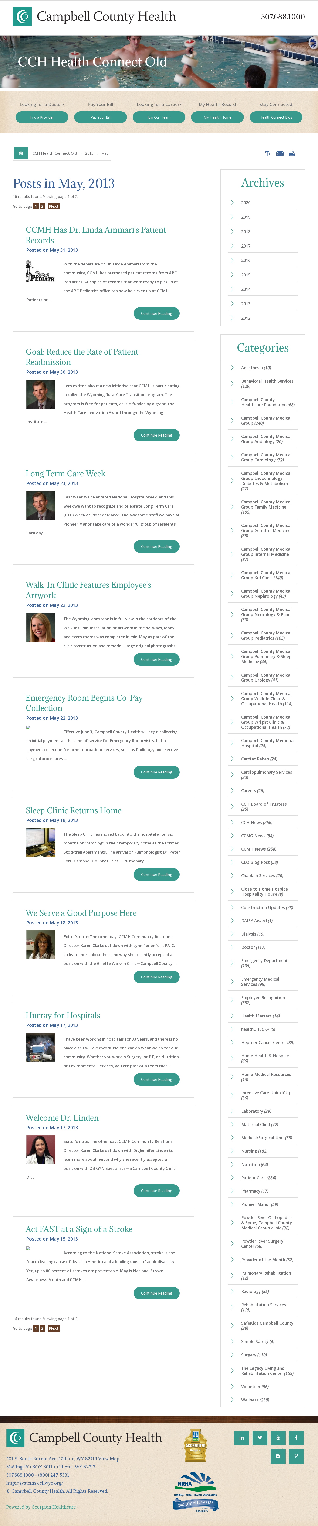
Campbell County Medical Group (266, 420)
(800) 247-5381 (53, 1475)
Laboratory (256, 1111)
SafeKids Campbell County (267, 1325)
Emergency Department (264, 963)
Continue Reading (156, 313)
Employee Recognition (263, 1000)
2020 (245, 202)
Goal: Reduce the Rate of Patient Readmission (82, 357)
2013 (89, 153)
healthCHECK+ (258, 1029)
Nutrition (254, 1164)
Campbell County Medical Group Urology (266, 677)
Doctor (253, 947)
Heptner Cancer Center (267, 1042)
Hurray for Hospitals (63, 1015)
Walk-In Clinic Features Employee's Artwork (88, 590)
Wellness (255, 1400)
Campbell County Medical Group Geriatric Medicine (266, 530)
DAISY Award (257, 920)
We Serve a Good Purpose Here (81, 913)
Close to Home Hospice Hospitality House (264, 891)
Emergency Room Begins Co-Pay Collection (84, 703)
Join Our (159, 117)
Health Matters (260, 1016)
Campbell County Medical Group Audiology (266, 439)
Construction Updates (267, 907)
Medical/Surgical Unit (266, 1137)
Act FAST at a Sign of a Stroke (79, 1229)
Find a (42, 117)
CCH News (256, 822)
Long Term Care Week (65, 473)
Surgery (254, 1355)
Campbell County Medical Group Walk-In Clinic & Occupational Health (266, 698)
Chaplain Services (262, 875)
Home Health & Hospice (265, 1058)
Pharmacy (254, 1191)
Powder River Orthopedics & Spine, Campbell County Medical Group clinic (267, 1223)
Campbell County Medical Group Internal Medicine (266, 554)
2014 (245, 289)
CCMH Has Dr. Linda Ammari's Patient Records (96, 235)
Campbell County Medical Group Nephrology (266, 593)
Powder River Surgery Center (262, 1243)
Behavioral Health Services (267, 383)
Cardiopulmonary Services (266, 774)
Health (276, 117)
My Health (217, 117)
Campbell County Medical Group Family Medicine (266, 507)
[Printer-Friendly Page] (292, 153)
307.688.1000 (283, 16)
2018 (245, 231)
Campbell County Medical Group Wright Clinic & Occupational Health (266, 722)
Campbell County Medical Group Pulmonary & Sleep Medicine (266, 656)
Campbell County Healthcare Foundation (268, 402)
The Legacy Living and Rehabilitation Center (267, 1370)
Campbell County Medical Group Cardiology (266, 457)
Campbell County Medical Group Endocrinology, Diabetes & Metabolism (266, 480)
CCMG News (257, 835)
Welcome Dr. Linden (62, 1118)
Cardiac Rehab (259, 759)
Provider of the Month (267, 1259)
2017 (245, 246)
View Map (108, 1459)
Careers (252, 790)
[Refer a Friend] (279, 153)
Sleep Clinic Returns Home (74, 810)
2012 (245, 318)
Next (53, 206)
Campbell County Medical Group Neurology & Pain (266, 614)
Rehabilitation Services (263, 1307)
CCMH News (258, 849)
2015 (245, 275)
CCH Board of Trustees (264, 806)
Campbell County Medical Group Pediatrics (266, 635)
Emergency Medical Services (260, 981)
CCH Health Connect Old (54, 153)
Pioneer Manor (259, 1204)
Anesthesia (256, 367)
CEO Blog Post (259, 862)
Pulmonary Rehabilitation (266, 1275)
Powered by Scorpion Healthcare (41, 1507)
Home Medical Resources (266, 1077)
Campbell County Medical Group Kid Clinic (266, 575)
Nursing (254, 1151)
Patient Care (258, 1177)
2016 (245, 260)
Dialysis (252, 934)
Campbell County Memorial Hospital (268, 743)
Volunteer (255, 1386)
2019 (245, 217)
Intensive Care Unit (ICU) (265, 1095)
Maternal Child (259, 1124)
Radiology (255, 1291)
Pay (100, 117)
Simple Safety (257, 1341)
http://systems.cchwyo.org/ (34, 1483)
